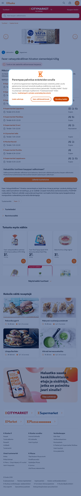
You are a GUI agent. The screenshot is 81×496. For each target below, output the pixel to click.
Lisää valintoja (17, 99)
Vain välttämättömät (41, 99)
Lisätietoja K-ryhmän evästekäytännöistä (34, 93)
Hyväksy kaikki (61, 99)
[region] (40, 87)
